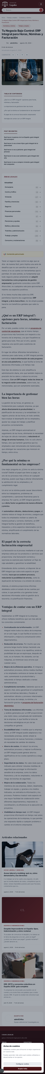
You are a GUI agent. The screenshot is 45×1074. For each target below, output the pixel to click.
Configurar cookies (22, 1064)
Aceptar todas (22, 1069)
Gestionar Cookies (2, 1071)
